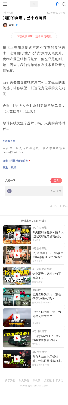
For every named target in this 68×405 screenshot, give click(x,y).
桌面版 (48, 380)
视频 (13, 167)
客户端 (59, 380)
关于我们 (10, 380)
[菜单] (5, 4)
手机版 (36, 380)
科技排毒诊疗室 (19, 160)
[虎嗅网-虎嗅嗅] (57, 4)
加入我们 (24, 380)
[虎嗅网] (34, 4)
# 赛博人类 (9, 141)
